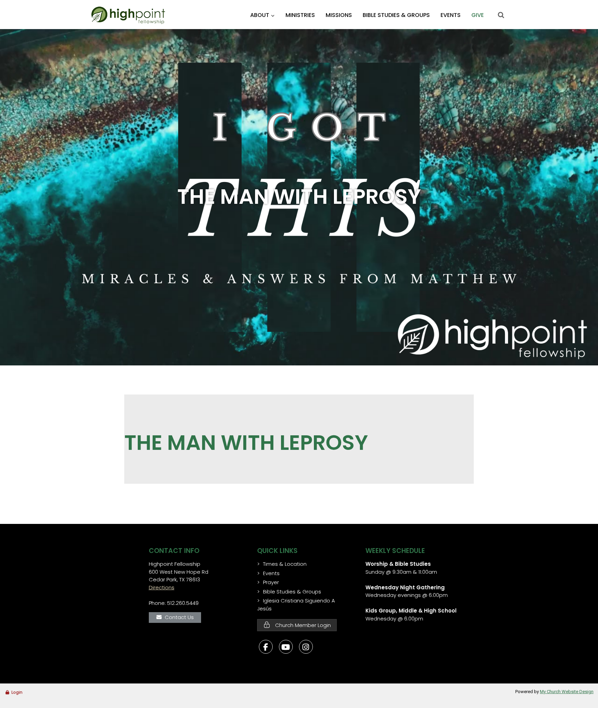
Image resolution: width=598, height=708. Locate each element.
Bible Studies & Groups (396, 15)
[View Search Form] (501, 15)
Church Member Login (302, 625)
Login (16, 692)
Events (451, 15)
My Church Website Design (567, 691)
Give (477, 15)
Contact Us (179, 617)
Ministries (300, 15)
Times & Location (285, 564)
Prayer (271, 582)
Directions (161, 587)
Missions (339, 15)
